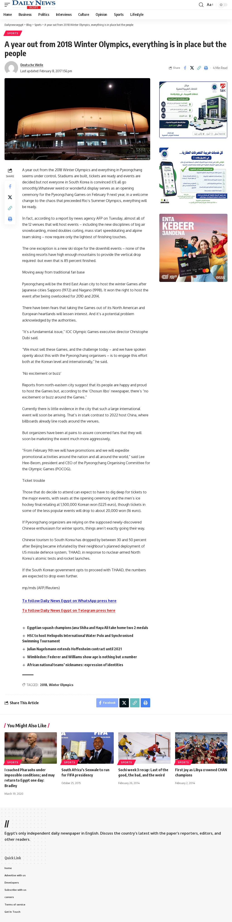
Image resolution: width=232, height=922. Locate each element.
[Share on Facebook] (185, 68)
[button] (8, 4)
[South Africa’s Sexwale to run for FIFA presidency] (87, 748)
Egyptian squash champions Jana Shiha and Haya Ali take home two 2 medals (87, 627)
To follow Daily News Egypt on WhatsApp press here (69, 600)
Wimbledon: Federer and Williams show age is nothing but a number (82, 657)
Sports (12, 33)
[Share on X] (192, 68)
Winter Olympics (61, 685)
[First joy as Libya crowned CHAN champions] (201, 748)
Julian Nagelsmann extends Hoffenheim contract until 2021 (74, 649)
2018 (43, 685)
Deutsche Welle (31, 65)
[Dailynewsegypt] (33, 4)
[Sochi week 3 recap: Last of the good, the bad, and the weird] (144, 748)
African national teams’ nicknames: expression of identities (75, 665)
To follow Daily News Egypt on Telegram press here (68, 610)
